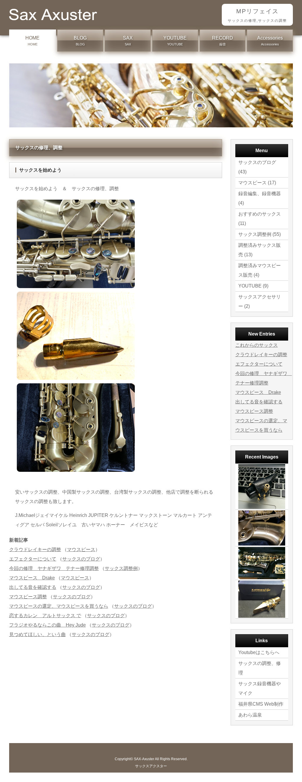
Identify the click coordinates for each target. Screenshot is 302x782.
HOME (32, 40)
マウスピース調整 (28, 596)
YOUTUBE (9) (253, 285)
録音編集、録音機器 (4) (259, 198)
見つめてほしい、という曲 (37, 634)
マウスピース (81, 549)
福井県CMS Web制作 (260, 704)
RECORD (222, 40)
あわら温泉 (250, 714)
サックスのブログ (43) (257, 167)
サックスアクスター (151, 766)
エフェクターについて (32, 558)
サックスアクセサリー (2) (259, 301)
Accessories (270, 40)
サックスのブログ (81, 558)
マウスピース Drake (32, 577)
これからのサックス (256, 345)
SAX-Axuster (144, 759)
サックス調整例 (121, 568)
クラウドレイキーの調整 (35, 549)
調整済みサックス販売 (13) (259, 250)
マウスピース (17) (257, 182)
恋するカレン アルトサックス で (45, 615)
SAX (128, 40)
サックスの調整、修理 (259, 668)
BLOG (80, 40)
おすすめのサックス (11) (259, 218)
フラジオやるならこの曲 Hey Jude (47, 624)
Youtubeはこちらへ (258, 652)
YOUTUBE (175, 40)
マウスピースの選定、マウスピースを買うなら (58, 606)
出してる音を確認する (32, 587)
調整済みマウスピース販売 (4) (259, 270)
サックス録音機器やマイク (259, 688)
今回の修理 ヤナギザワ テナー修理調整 (54, 568)
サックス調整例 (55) (259, 234)
